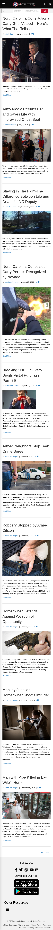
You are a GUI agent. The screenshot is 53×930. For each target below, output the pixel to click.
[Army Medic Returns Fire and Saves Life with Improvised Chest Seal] (26, 145)
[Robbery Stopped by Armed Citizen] (26, 558)
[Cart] (50, 4)
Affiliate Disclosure (10, 925)
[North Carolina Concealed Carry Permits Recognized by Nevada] (26, 311)
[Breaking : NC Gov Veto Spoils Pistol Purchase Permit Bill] (19, 399)
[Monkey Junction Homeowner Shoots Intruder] (26, 722)
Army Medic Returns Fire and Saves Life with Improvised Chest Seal (23, 114)
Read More (6, 95)
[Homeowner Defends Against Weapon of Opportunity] (26, 643)
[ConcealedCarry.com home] (24, 4)
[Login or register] (44, 4)
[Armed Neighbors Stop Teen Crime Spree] (26, 475)
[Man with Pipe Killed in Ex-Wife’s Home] (26, 806)
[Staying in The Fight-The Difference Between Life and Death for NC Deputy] (26, 223)
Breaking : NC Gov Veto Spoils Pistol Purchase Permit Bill (22, 375)
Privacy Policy (35, 925)
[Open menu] (3, 4)
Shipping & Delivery (35, 928)
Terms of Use (23, 925)
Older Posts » (45, 853)
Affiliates (47, 928)
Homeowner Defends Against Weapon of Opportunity (20, 616)
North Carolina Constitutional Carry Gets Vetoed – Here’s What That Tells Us (26, 23)
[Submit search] (44, 11)
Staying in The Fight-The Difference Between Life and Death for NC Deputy (25, 196)
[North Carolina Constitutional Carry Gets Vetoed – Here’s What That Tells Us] (26, 60)
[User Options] (7, 909)
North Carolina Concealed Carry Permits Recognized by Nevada (24, 271)
